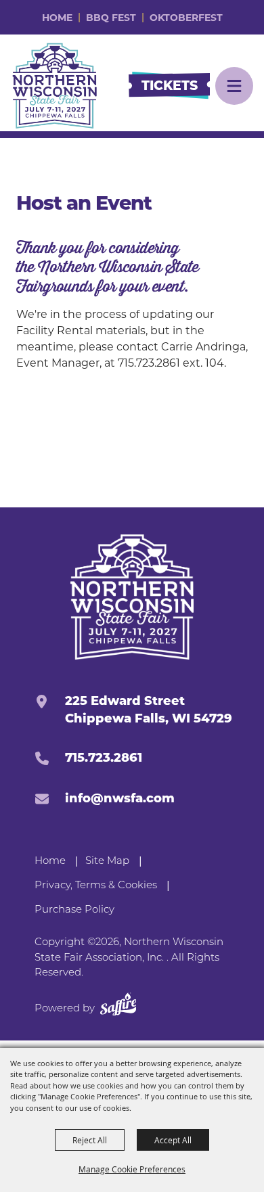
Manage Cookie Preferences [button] (132, 1169)
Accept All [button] (173, 1139)
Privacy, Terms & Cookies (96, 886)
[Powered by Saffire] (118, 1007)
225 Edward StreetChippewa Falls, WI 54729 (148, 709)
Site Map (107, 861)
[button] (234, 86)
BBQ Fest (111, 18)
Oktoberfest (186, 18)
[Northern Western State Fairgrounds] (132, 597)
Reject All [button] (89, 1139)
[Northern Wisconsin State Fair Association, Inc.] (55, 85)
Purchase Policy (74, 910)
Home (57, 18)
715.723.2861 (103, 757)
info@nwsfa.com (120, 798)
